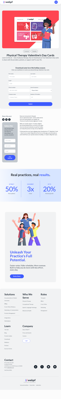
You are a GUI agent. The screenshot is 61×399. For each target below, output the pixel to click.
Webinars (6, 342)
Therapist (43, 298)
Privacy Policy (32, 385)
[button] (56, 2)
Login (26, 340)
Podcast (6, 345)
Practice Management (9, 313)
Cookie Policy (38, 385)
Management (44, 310)
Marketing (43, 307)
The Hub (6, 329)
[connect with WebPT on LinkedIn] (35, 367)
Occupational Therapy (28, 304)
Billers (42, 301)
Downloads (7, 339)
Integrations (7, 317)
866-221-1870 (10, 362)
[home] (8, 2)
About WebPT (26, 329)
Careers (24, 336)
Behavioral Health (27, 310)
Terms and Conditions (24, 385)
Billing (5, 303)
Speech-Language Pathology (30, 307)
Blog (5, 333)
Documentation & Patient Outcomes (10, 299)
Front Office (44, 304)
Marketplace (7, 321)
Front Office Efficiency (9, 307)
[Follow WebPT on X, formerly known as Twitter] (42, 367)
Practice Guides (8, 336)
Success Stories (8, 348)
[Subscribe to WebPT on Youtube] (48, 367)
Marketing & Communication (11, 310)
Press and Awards (27, 333)
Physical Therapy (27, 301)
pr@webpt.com (10, 367)
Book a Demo (17, 276)
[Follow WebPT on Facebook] (55, 367)
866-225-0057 (9, 364)
